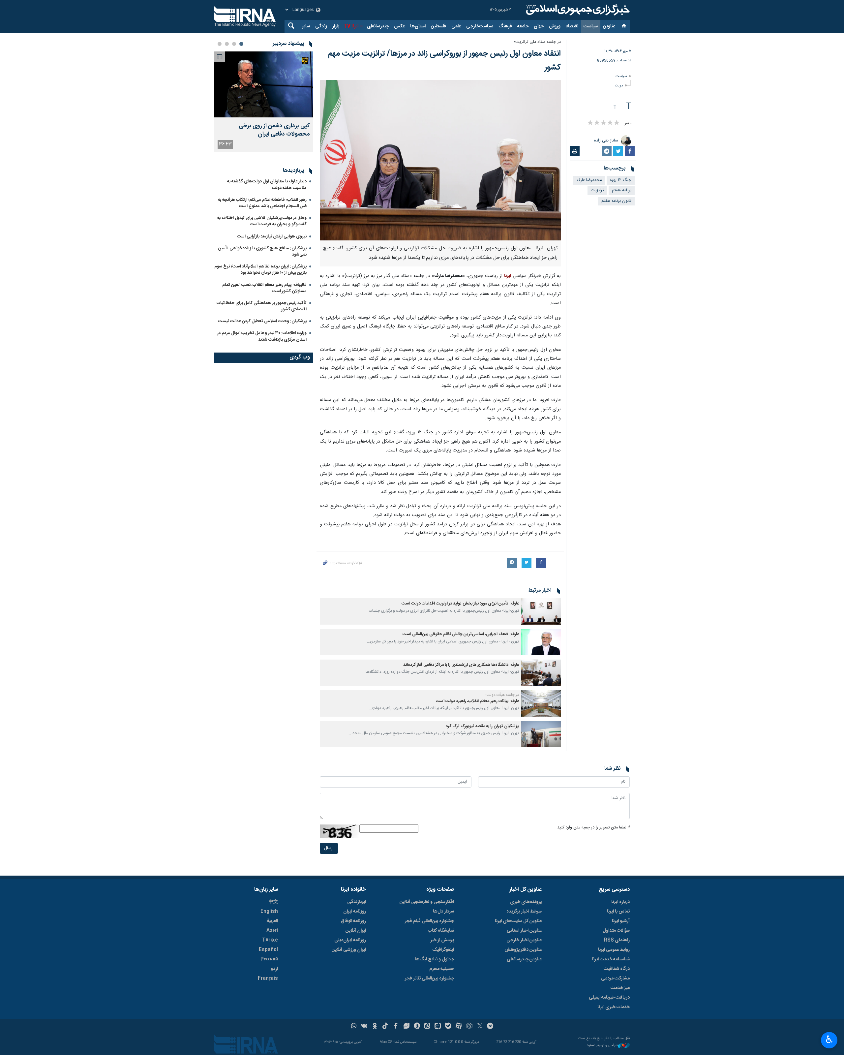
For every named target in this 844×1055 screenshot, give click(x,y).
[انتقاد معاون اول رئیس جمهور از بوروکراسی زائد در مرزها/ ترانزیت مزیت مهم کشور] (440, 160)
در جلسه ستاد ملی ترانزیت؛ (537, 42)
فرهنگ (505, 26)
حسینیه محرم (441, 969)
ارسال (329, 848)
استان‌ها (418, 26)
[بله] (448, 1026)
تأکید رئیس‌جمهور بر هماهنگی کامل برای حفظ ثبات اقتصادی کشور (262, 306)
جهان (539, 26)
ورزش (554, 26)
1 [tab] (241, 44)
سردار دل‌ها (443, 911)
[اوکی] (374, 1026)
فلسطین (438, 26)
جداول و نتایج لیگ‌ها (434, 959)
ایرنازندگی (356, 902)
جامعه (522, 26)
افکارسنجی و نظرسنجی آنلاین (427, 902)
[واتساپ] (353, 1026)
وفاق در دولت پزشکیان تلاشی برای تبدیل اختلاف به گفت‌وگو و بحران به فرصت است (262, 221)
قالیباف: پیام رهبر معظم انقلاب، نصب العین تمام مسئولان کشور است (264, 288)
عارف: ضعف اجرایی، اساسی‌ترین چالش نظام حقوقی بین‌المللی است (461, 634)
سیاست (591, 26)
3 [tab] (227, 44)
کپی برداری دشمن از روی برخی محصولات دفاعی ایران (274, 130)
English (269, 911)
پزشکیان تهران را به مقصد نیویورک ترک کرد (482, 726)
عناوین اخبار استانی (524, 931)
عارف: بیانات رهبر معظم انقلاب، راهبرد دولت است (477, 701)
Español (268, 950)
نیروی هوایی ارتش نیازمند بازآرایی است (272, 236)
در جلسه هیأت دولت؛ (502, 695)
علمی (456, 26)
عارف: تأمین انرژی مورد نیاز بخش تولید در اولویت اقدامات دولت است (460, 603)
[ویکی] (364, 1026)
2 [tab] (234, 44)
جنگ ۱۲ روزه (620, 180)
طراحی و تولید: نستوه (602, 1045)
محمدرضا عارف (589, 180)
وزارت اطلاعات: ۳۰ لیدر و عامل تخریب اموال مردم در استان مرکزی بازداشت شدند (262, 336)
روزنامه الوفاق (353, 921)
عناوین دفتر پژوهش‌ (523, 950)
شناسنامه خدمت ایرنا (611, 959)
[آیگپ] (437, 1026)
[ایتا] (427, 1026)
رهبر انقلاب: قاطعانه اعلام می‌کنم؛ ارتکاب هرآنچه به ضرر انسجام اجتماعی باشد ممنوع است (262, 203)
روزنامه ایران (354, 911)
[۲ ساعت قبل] (263, 84)
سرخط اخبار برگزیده (524, 911)
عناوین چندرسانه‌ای (524, 959)
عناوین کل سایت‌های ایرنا (518, 921)
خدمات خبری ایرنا (613, 1007)
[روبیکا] (469, 1026)
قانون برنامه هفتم (616, 201)
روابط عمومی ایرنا (614, 950)
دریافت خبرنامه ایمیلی (609, 998)
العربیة (272, 921)
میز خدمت (620, 988)
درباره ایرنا (620, 902)
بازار (335, 26)
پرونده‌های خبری (526, 902)
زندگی (321, 26)
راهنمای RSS (617, 940)
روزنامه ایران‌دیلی (350, 940)
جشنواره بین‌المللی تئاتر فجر (429, 978)
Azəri (272, 931)
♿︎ (829, 1039)
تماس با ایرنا (618, 911)
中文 (273, 902)
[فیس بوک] (395, 1026)
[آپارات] (458, 1026)
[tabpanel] (263, 101)
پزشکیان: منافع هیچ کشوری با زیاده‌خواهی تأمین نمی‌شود (262, 251)
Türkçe (270, 940)
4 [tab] (220, 44)
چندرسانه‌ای (378, 26)
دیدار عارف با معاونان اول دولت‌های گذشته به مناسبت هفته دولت (267, 184)
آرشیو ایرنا (621, 921)
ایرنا (577, 9)
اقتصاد (572, 26)
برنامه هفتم (621, 190)
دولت (619, 85)
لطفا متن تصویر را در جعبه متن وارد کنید (593, 827)
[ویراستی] (406, 1026)
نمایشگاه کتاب (441, 931)
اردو (274, 969)
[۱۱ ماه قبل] (541, 611)
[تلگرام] (490, 1026)
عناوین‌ (609, 26)
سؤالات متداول (616, 931)
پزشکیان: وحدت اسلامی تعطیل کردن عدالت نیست (262, 321)
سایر (306, 26)
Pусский (269, 959)
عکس (399, 26)
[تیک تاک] (385, 1026)
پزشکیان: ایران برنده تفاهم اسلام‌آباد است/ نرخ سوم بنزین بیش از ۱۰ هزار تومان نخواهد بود (260, 269)
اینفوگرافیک (443, 950)
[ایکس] (479, 1026)
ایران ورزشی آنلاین (349, 950)
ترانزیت (597, 190)
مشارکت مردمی (615, 978)
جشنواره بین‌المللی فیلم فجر (429, 921)
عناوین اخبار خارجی (524, 940)
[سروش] (416, 1026)
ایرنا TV (351, 26)
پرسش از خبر (442, 940)
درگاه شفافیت (617, 969)
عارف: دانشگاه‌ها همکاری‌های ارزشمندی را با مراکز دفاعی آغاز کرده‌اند (461, 665)
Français (268, 978)
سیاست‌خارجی (479, 26)
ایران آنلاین (356, 931)
